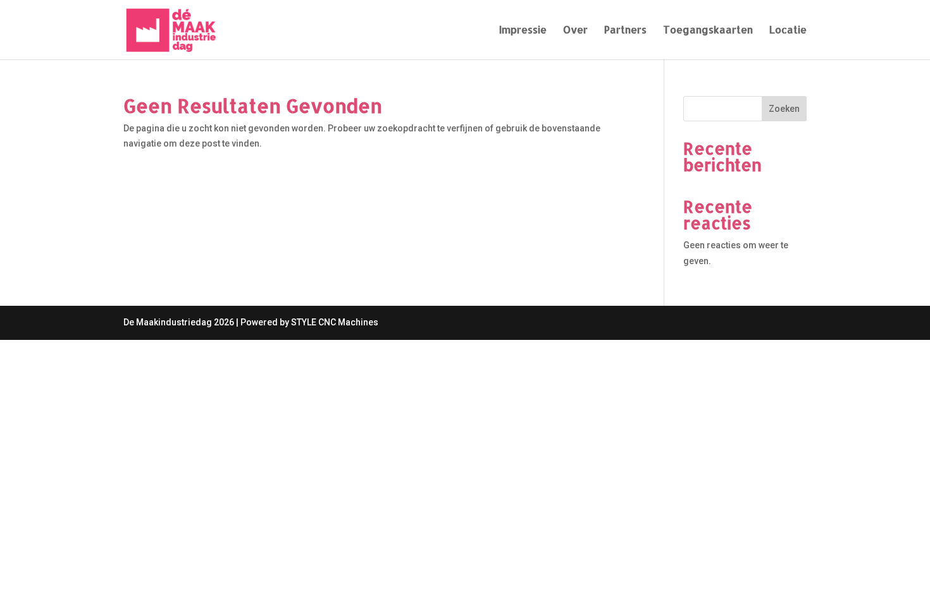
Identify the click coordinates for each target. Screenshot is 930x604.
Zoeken (784, 109)
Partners (625, 30)
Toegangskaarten (708, 30)
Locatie (788, 30)
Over (575, 30)
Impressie (523, 30)
